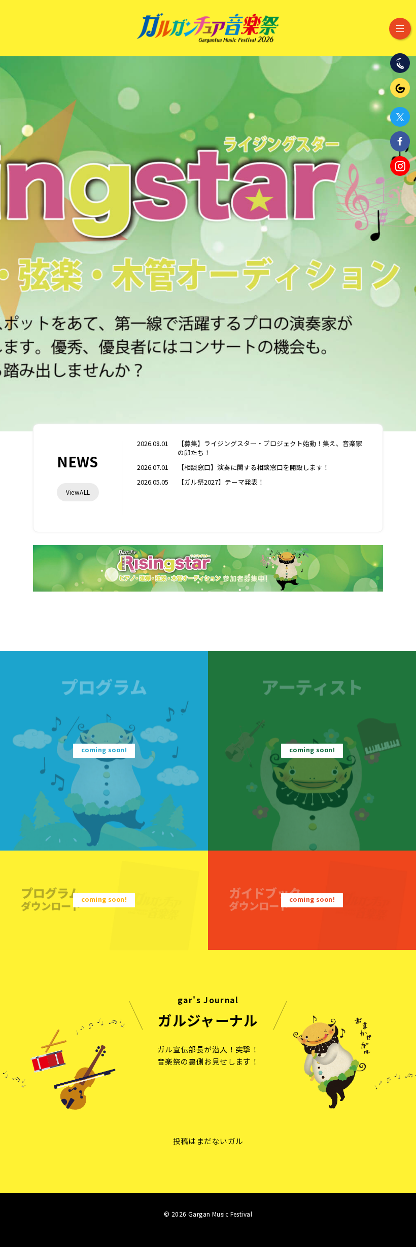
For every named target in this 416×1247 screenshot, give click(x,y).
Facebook (400, 141)
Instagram (400, 166)
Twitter (400, 117)
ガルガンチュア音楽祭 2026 (208, 28)
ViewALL (78, 492)
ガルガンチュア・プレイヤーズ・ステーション (400, 88)
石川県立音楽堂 (400, 63)
